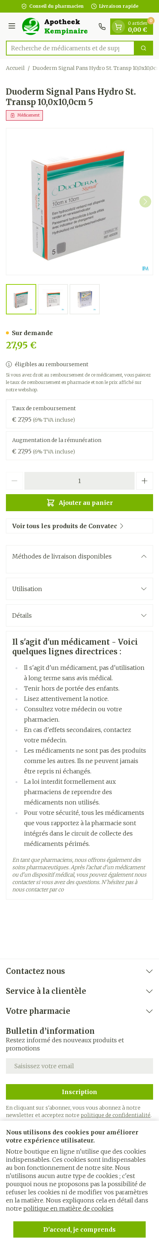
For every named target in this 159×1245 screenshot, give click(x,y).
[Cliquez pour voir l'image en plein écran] (79, 201)
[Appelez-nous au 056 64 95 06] (102, 26)
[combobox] (70, 48)
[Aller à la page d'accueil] (58, 27)
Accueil (15, 68)
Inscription (79, 1092)
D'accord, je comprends (79, 1229)
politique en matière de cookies (68, 1208)
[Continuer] (145, 202)
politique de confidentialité (115, 1115)
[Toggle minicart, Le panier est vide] (118, 26)
